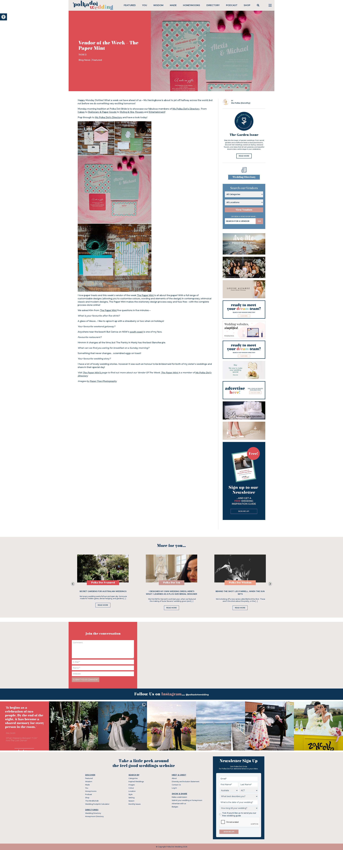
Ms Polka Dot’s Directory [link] (185, 109)
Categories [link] (133, 778)
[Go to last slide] (73, 584)
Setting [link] (131, 798)
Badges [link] (175, 807)
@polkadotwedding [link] (197, 694)
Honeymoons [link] (191, 5)
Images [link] (131, 785)
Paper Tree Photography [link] (103, 381)
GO (259, 221)
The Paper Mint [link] (145, 295)
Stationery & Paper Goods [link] (102, 112)
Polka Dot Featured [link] (103, 582)
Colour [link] (131, 788)
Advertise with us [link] (179, 804)
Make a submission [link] (179, 797)
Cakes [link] (81, 112)
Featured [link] (130, 5)
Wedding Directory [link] (244, 177)
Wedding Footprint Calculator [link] (97, 804)
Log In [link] (174, 788)
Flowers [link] (139, 112)
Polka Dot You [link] (171, 582)
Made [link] (173, 5)
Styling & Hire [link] (127, 112)
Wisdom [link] (158, 5)
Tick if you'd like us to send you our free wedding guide (239, 814)
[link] (3, 16)
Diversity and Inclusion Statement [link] (185, 782)
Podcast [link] (231, 5)
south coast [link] (136, 332)
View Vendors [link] (244, 209)
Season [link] (131, 801)
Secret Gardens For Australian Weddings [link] (102, 591)
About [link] (174, 778)
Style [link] (130, 794)
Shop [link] (247, 5)
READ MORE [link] (244, 156)
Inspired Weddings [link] (136, 782)
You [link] (144, 5)
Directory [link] (213, 5)
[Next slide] (270, 584)
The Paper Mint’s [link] (92, 372)
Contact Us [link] (176, 785)
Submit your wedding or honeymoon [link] (187, 800)
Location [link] (132, 791)
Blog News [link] (85, 60)
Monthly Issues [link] (134, 804)
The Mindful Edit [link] (92, 801)
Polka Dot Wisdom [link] (240, 582)
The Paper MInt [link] (169, 372)
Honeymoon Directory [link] (94, 816)
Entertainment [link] (157, 112)
